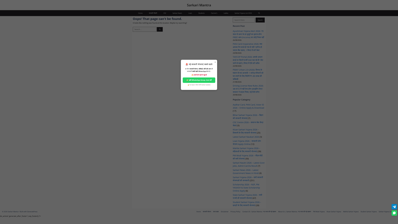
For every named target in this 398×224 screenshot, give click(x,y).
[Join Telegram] (394, 206)
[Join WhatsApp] (394, 213)
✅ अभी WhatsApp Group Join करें (199, 80)
